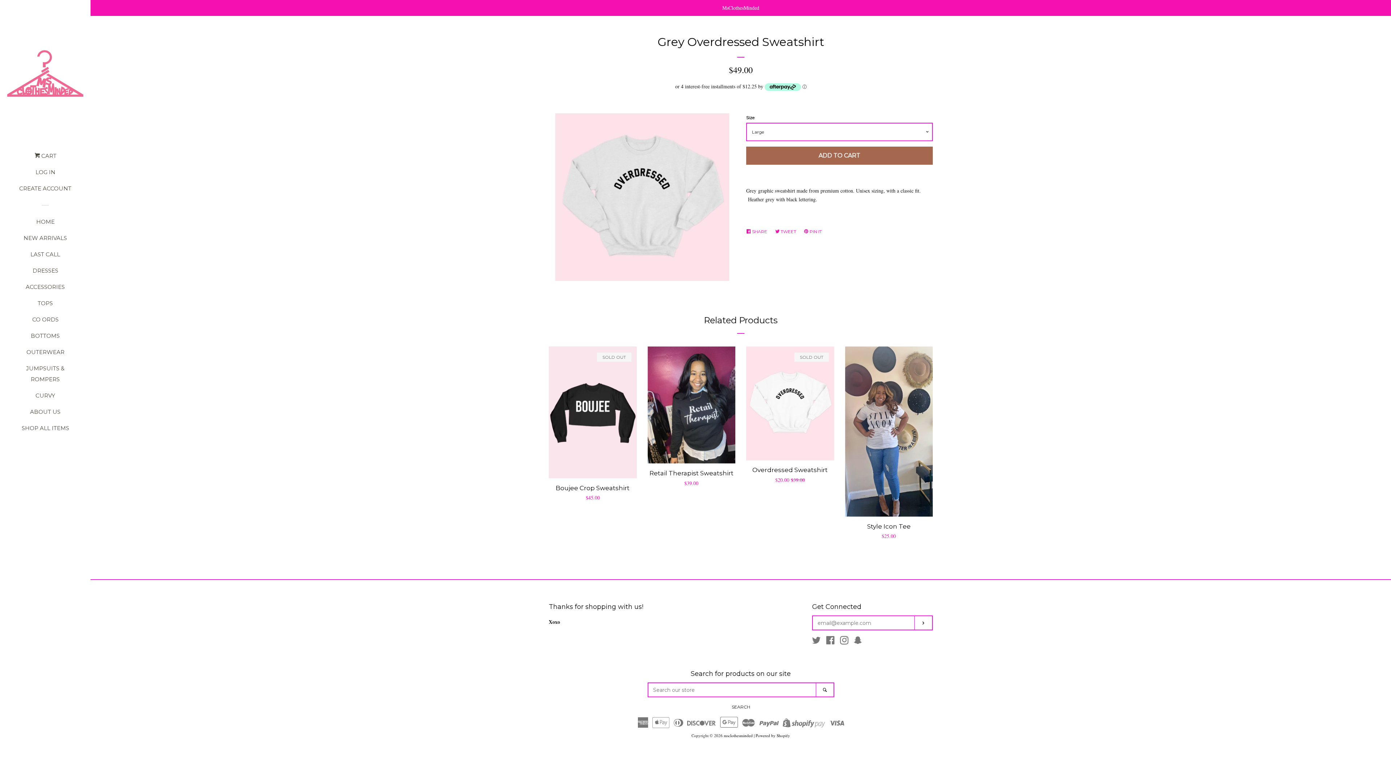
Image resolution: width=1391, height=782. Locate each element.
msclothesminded (738, 735)
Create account (45, 188)
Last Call (45, 254)
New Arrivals (45, 238)
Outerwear (45, 352)
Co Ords (45, 319)
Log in (45, 172)
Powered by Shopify (773, 735)
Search (741, 707)
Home (45, 221)
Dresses (45, 270)
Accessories (45, 286)
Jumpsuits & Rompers (45, 374)
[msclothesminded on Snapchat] (858, 641)
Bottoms (45, 335)
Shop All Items (45, 428)
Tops (45, 303)
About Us (45, 411)
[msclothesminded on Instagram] (844, 641)
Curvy (45, 395)
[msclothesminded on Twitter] (816, 641)
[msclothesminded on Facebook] (830, 641)
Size (750, 117)
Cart (48, 155)
